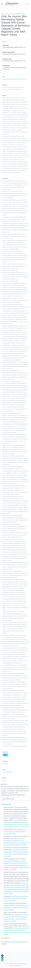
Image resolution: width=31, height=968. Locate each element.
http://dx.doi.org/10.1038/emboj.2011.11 (18, 390)
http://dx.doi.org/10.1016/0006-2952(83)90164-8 (14, 336)
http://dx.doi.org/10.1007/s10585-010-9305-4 (14, 294)
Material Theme (18, 965)
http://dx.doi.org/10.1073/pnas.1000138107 (13, 673)
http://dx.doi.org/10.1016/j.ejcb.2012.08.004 (13, 579)
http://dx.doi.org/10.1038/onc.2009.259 (17, 550)
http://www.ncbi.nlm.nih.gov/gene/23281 (12, 466)
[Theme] (28, 4)
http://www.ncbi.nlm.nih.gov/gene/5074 (12, 515)
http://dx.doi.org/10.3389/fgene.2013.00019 (13, 690)
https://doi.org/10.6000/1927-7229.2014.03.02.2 (14, 79)
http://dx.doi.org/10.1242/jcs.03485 (11, 524)
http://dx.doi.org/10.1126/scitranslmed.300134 (13, 434)
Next (8, 938)
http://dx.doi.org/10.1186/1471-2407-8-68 (15, 505)
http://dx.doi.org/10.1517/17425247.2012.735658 (14, 746)
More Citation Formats (8, 799)
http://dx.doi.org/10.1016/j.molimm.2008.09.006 (14, 400)
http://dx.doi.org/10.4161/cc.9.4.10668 (11, 413)
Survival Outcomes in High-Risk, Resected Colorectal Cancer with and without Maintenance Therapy (16, 917)
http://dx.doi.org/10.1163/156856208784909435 (14, 217)
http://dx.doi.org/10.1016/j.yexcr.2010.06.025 (13, 456)
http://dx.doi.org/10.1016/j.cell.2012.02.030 (13, 539)
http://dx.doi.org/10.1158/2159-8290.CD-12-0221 (14, 586)
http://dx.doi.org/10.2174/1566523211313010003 (14, 445)
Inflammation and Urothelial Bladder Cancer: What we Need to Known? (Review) (16, 930)
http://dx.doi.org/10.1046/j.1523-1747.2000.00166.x (15, 349)
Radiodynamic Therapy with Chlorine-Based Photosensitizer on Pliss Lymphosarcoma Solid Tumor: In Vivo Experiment (16, 840)
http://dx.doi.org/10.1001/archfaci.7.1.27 (12, 663)
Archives (7, 14)
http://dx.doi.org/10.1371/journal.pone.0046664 (14, 635)
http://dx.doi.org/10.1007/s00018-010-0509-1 (14, 486)
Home (2, 14)
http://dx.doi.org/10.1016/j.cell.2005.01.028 (13, 682)
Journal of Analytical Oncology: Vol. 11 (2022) (15, 845)
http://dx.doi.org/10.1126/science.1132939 (12, 304)
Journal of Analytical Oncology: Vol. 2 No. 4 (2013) (16, 826)
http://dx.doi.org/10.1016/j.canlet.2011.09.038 (13, 599)
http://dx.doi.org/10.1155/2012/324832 (11, 251)
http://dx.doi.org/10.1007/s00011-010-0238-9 (13, 727)
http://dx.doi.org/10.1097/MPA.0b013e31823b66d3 (14, 424)
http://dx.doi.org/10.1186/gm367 (10, 281)
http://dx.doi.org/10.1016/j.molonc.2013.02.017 (13, 477)
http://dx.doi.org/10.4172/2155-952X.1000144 (17, 313)
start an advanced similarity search (17, 941)
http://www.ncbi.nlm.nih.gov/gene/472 (11, 571)
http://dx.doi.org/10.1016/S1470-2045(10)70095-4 (15, 648)
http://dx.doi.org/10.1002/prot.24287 (11, 360)
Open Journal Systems (22, 963)
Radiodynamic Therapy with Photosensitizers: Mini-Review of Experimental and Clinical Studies (17, 852)
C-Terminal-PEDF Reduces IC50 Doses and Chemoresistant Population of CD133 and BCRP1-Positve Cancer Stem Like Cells (17, 822)
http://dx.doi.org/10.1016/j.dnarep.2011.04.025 (13, 699)
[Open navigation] (2, 4)
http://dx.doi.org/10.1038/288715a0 (17, 208)
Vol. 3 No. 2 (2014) (15, 14)
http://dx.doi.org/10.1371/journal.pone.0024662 (14, 200)
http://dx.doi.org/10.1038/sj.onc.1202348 (12, 496)
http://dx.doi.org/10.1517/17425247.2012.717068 (14, 737)
